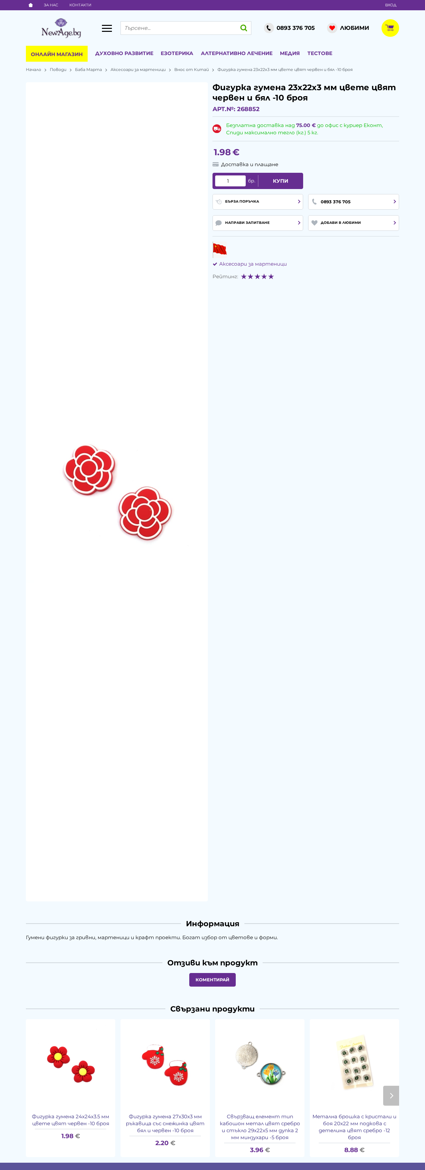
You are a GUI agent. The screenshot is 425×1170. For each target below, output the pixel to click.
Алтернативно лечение (237, 53)
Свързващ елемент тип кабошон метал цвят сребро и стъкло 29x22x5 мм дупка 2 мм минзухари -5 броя (260, 1126)
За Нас (51, 5)
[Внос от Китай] (219, 249)
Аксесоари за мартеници (138, 69)
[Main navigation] (107, 28)
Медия (290, 53)
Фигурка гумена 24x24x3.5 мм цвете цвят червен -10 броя (70, 1120)
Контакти (80, 5)
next (391, 1096)
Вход (390, 5)
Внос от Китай (191, 69)
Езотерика (177, 53)
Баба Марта (88, 69)
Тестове (319, 53)
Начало (33, 69)
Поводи (58, 69)
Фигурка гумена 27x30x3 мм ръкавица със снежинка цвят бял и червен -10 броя (165, 1123)
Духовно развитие (124, 53)
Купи (280, 181)
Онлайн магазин (57, 54)
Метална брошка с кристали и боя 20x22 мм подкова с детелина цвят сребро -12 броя (354, 1126)
